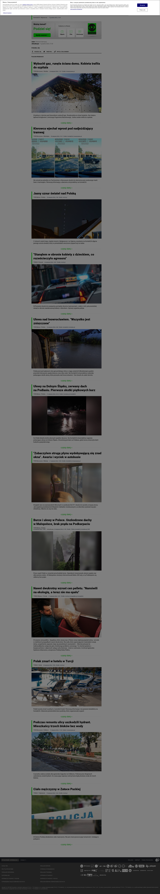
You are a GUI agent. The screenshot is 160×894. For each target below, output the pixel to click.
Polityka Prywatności (7, 12)
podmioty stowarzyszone (27, 4)
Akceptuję (142, 5)
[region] (80, 7)
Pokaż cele (142, 10)
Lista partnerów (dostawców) (76, 9)
